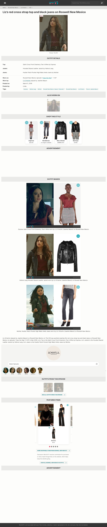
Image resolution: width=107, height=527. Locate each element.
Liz (5, 374)
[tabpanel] (53, 424)
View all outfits (52, 462)
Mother (39, 89)
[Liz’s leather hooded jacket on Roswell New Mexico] (53, 105)
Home (4, 7)
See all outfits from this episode (52, 394)
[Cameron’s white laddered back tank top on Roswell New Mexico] (58, 387)
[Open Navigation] (5, 3)
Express (26, 89)
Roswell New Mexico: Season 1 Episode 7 (53, 89)
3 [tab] (53, 446)
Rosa (12, 374)
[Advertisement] (53, 163)
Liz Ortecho (24, 7)
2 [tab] (51, 446)
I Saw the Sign (46, 78)
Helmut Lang (33, 89)
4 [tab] (55, 446)
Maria (26, 374)
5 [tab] (57, 446)
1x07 (30, 7)
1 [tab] (49, 446)
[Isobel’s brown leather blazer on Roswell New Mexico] (48, 387)
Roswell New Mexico (13, 7)
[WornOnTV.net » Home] (53, 3)
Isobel (19, 374)
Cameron (33, 374)
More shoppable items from (52, 450)
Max (40, 374)
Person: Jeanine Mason (92, 89)
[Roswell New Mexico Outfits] (53, 353)
